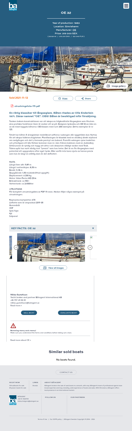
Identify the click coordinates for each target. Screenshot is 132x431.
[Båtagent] (13, 5)
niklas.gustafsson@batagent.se (24, 302)
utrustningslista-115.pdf (27, 106)
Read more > (16, 305)
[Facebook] (46, 401)
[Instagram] (62, 401)
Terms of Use (42, 419)
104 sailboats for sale (16, 385)
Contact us (66, 372)
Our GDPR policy (56, 419)
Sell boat (29, 312)
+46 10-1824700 (23, 399)
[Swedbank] (78, 411)
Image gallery (119, 85)
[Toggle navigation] (126, 6)
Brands (35, 385)
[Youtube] (54, 401)
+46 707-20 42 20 (18, 300)
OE (74, 29)
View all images (56, 267)
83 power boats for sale (17, 388)
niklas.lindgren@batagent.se (28, 401)
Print (64, 98)
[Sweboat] (78, 402)
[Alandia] (97, 402)
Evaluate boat (69, 312)
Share (88, 98)
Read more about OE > (20, 340)
